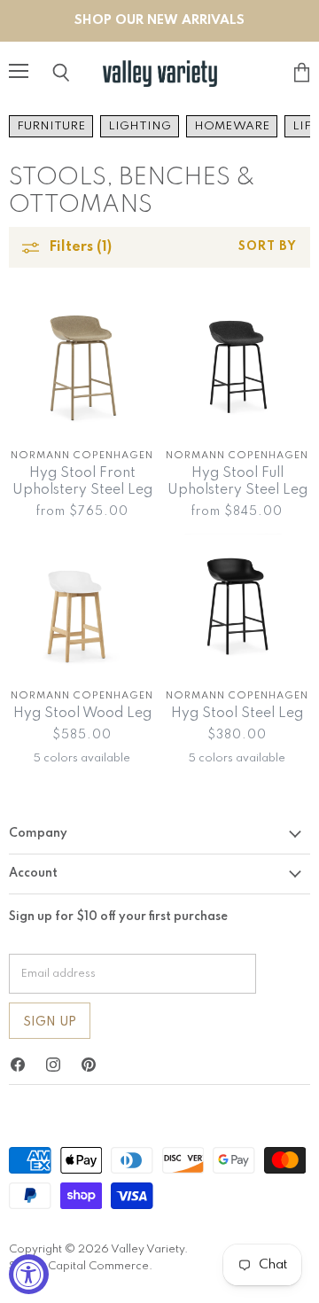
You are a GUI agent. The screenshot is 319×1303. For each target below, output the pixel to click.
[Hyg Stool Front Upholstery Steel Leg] (82, 364)
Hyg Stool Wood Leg (82, 713)
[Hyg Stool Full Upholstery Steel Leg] (237, 364)
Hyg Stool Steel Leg (237, 713)
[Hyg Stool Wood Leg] (82, 604)
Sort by (267, 247)
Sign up (49, 1022)
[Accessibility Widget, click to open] (29, 1274)
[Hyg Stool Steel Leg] (237, 604)
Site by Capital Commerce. (80, 1266)
